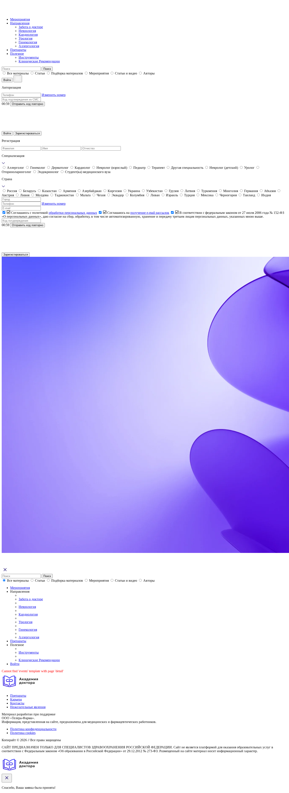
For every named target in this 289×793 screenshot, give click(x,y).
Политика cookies (23, 733)
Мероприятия (20, 19)
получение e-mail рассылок (149, 212)
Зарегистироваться (27, 133)
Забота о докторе (31, 27)
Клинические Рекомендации (39, 61)
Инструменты (29, 57)
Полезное (17, 53)
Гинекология (28, 42)
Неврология (27, 31)
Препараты (18, 50)
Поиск (47, 68)
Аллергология (29, 46)
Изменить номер (54, 95)
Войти (7, 80)
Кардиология (28, 34)
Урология (25, 38)
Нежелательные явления (27, 707)
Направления (19, 23)
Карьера (16, 699)
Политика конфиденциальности (33, 729)
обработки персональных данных (73, 212)
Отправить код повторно (27, 104)
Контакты (17, 703)
